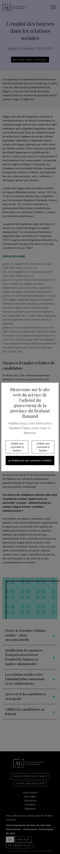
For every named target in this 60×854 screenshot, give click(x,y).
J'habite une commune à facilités (17, 447)
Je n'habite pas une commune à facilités (30, 460)
